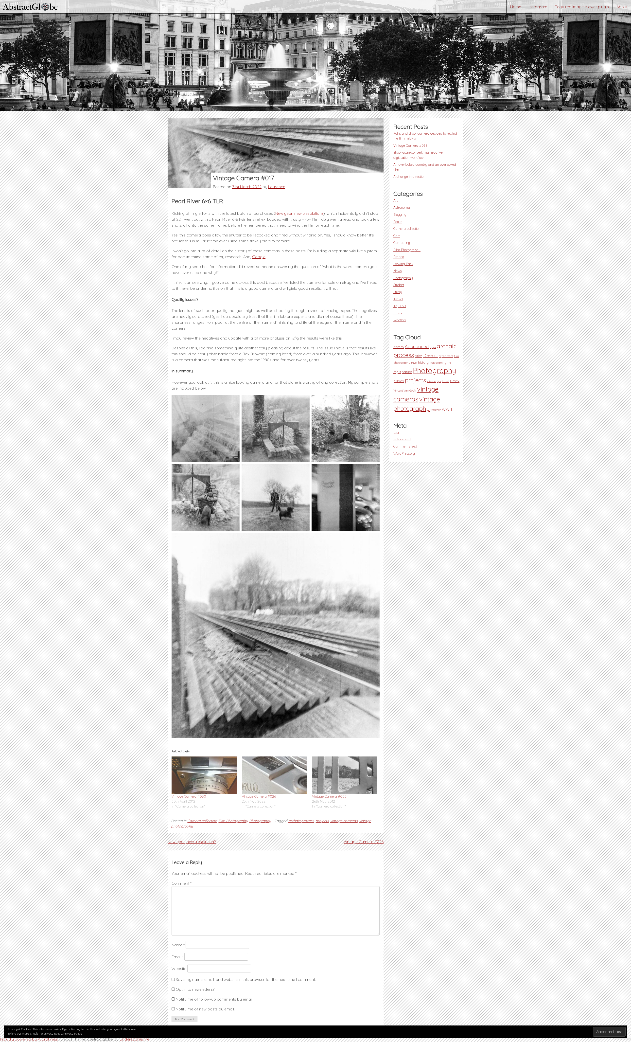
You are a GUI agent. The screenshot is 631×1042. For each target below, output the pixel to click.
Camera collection (202, 821)
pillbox (398, 381)
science (431, 381)
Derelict (430, 355)
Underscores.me (134, 1039)
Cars (396, 236)
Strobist (398, 285)
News (397, 271)
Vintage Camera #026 (259, 796)
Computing (401, 242)
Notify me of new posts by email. (205, 1008)
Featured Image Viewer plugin (582, 6)
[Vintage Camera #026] (274, 775)
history (423, 362)
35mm (398, 347)
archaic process (301, 821)
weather (436, 410)
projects (322, 821)
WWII (447, 409)
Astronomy (401, 207)
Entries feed (402, 439)
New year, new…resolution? (299, 213)
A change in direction (409, 176)
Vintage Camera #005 (329, 796)
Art (395, 200)
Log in (398, 432)
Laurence (276, 186)
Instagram (538, 6)
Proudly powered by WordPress (29, 1039)
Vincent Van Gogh (404, 390)
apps (433, 347)
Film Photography (233, 821)
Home (515, 6)
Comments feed (405, 446)
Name (178, 944)
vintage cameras (344, 821)
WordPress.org (404, 453)
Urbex (397, 313)
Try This (399, 306)
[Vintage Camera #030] (204, 775)
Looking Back (403, 264)
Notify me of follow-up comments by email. (214, 999)
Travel (398, 299)
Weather (399, 320)
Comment (182, 883)
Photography (260, 821)
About (621, 6)
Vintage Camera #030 (189, 796)
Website (179, 968)
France (398, 256)
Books (397, 221)
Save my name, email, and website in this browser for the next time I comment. (246, 979)
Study (397, 292)
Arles (418, 356)
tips (439, 381)
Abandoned (417, 346)
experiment (446, 356)
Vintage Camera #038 (410, 145)
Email (177, 956)
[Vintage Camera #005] (344, 775)
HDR (414, 362)
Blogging (399, 214)
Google (258, 256)
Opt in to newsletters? (194, 989)
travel (445, 381)
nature (407, 372)
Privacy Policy (72, 1033)
